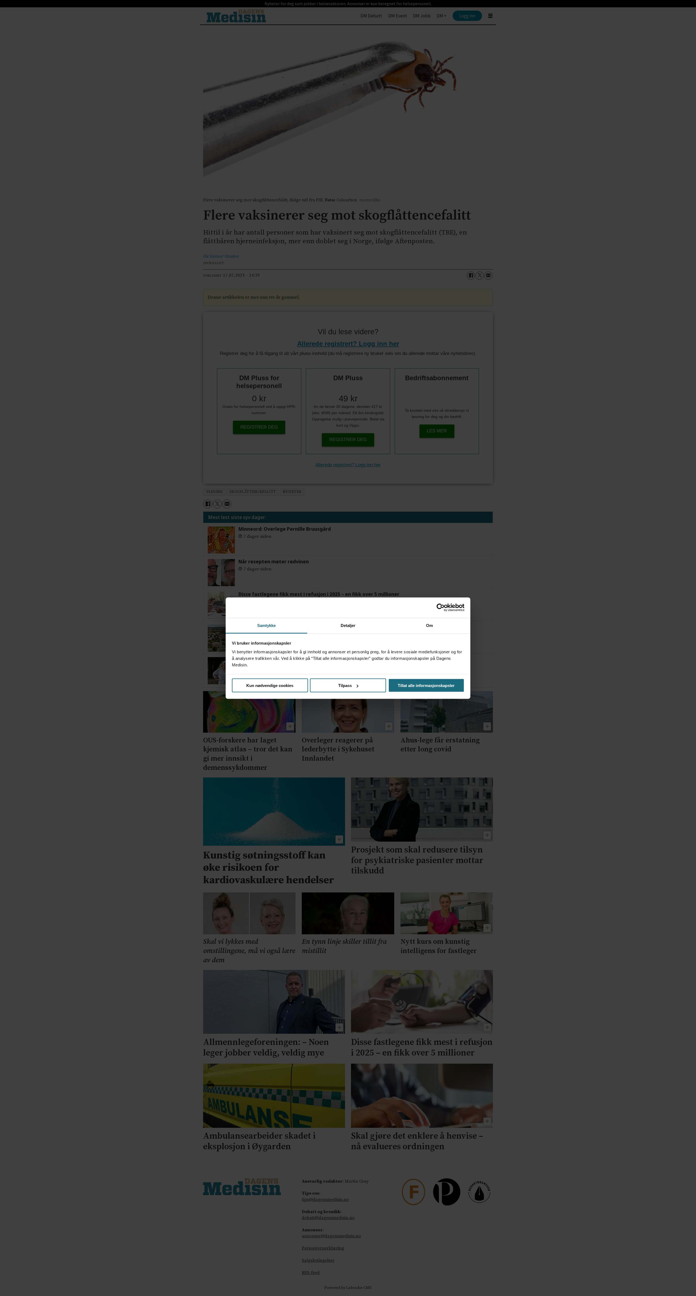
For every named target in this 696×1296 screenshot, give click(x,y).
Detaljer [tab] (348, 625)
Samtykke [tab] (266, 625)
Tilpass (345, 685)
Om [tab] (429, 625)
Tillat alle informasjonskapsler (426, 685)
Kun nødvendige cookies (269, 685)
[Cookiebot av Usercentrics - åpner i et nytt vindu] (440, 608)
